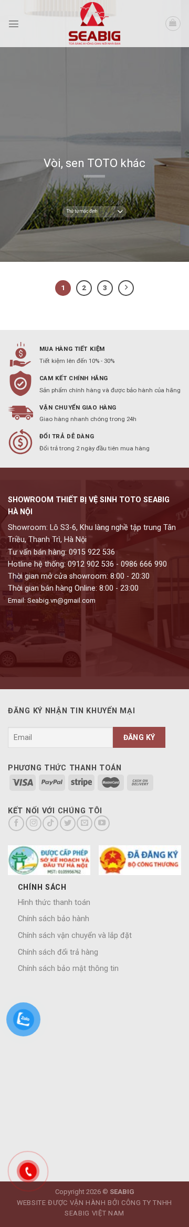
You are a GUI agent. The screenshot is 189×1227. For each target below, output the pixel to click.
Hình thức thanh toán (54, 902)
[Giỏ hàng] (173, 23)
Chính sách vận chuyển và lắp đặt (75, 935)
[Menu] (13, 24)
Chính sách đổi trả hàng (58, 952)
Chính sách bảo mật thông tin (68, 968)
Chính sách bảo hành (53, 918)
